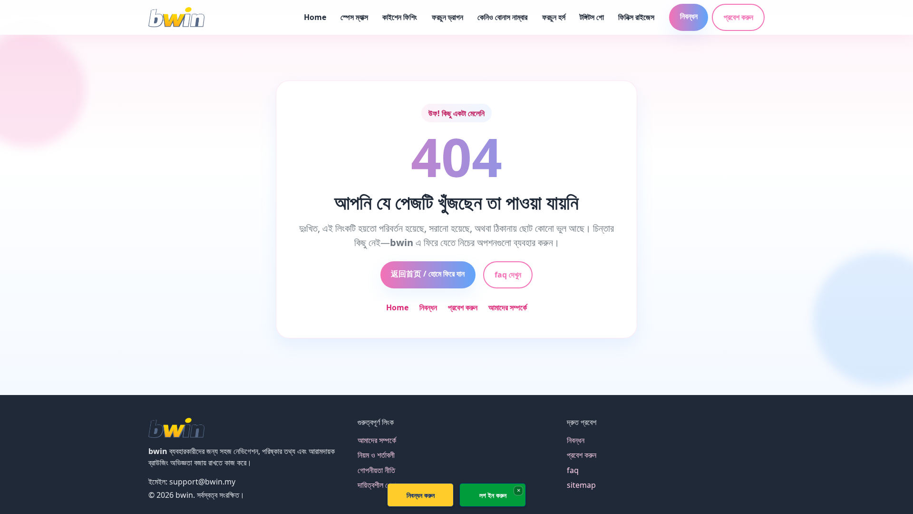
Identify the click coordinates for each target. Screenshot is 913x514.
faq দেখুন (508, 274)
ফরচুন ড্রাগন (447, 17)
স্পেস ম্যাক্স (354, 17)
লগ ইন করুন (492, 495)
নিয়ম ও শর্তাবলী (376, 455)
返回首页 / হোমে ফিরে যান (428, 273)
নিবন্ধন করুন (421, 495)
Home (315, 17)
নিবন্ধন (689, 16)
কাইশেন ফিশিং (399, 17)
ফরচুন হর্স (553, 17)
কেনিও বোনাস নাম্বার (502, 17)
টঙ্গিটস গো (592, 17)
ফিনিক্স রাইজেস (636, 17)
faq (573, 470)
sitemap (581, 485)
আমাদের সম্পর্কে (507, 307)
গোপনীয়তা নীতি (376, 470)
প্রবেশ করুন (738, 17)
